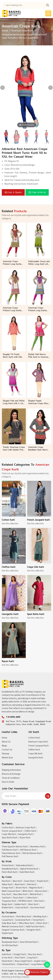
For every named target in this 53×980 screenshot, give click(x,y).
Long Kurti (32, 957)
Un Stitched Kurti (10, 945)
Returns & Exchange (11, 774)
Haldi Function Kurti (35, 926)
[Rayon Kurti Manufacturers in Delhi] (14, 640)
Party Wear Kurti (23, 916)
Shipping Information (11, 770)
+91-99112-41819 (13, 717)
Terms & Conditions (11, 778)
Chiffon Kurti (8, 567)
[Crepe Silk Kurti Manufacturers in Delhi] (39, 546)
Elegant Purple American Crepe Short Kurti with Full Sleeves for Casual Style (38, 402)
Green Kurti (29, 881)
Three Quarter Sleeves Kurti (15, 846)
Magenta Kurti (35, 887)
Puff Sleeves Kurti (10, 856)
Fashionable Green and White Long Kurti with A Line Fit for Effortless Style (39, 262)
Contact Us (7, 749)
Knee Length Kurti (23, 961)
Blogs (4, 745)
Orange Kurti (8, 887)
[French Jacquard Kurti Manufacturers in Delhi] (39, 499)
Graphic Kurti (40, 961)
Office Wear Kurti (26, 923)
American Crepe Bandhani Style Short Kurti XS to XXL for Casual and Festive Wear (37, 448)
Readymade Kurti (10, 942)
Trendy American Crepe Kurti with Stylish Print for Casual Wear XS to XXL (14, 448)
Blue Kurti (17, 881)
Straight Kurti (19, 954)
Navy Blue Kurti (20, 894)
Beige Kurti (7, 904)
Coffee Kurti (31, 897)
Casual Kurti (7, 920)
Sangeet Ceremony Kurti (13, 929)
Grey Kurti (6, 894)
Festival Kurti (8, 916)
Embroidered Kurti (24, 865)
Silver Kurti (33, 904)
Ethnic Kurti (41, 923)
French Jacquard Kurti (38, 520)
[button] (50, 87)
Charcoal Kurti (21, 907)
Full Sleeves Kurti (10, 849)
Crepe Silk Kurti (35, 567)
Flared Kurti (7, 961)
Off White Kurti (25, 901)
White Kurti (27, 891)
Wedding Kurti (40, 916)
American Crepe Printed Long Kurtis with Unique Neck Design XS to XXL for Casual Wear (13, 262)
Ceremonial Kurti (22, 920)
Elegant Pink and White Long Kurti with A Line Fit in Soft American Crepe (14, 402)
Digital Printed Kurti (29, 868)
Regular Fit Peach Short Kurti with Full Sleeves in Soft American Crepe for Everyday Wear (12, 355)
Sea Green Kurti (37, 907)
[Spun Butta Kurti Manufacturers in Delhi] (39, 593)
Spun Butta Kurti (35, 614)
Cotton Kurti (8, 520)
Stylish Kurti (7, 933)
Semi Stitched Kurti (29, 942)
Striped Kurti (23, 964)
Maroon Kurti (41, 891)
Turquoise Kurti (9, 901)
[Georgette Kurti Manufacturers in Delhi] (14, 593)
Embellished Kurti (10, 868)
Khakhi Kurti (7, 907)
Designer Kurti (33, 929)
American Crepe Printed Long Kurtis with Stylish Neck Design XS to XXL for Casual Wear (13, 309)
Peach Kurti (18, 897)
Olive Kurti (39, 901)
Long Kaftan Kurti (39, 964)
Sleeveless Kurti (37, 846)
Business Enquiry (39, 972)
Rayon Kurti (8, 661)
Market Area (7, 757)
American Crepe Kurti (22, 30)
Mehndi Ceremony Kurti (12, 926)
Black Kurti (20, 884)
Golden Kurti (20, 904)
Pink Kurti (31, 884)
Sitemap (5, 753)
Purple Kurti (42, 881)
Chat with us (39, 192)
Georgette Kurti (10, 614)
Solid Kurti (6, 954)
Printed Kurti (8, 865)
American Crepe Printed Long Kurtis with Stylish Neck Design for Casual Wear (37, 309)
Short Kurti (20, 957)
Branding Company (21, 976)
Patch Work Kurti (9, 872)
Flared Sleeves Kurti (11, 853)
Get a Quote (15, 192)
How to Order (8, 781)
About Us (6, 741)
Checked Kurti (8, 964)
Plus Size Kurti (34, 954)
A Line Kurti (7, 957)
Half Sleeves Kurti (28, 849)
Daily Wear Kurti (9, 923)
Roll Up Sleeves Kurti (32, 853)
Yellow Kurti (7, 884)
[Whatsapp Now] (47, 964)
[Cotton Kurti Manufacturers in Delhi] (14, 499)
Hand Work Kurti (26, 872)
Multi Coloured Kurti (11, 891)
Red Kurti (6, 881)
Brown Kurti (21, 887)
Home (5, 30)
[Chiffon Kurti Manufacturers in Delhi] (14, 546)
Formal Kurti (38, 920)
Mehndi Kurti (36, 894)
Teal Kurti (6, 897)
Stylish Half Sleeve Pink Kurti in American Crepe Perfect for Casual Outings (38, 355)
